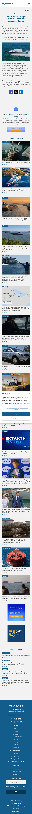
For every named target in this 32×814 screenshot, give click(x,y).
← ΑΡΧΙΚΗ (26, 10)
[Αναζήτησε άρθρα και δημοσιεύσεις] (24, 3)
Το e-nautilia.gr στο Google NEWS (16, 116)
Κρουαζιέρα (15, 739)
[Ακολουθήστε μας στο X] (18, 722)
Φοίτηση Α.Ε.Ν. (16, 759)
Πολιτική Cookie (16, 803)
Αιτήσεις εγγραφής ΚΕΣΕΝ (16, 761)
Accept (16, 414)
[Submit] (16, 792)
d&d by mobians (16, 811)
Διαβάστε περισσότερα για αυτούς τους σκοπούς (17, 408)
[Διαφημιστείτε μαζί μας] (16, 129)
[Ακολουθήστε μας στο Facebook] (14, 722)
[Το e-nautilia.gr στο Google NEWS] (16, 109)
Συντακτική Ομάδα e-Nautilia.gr (16, 40)
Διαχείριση (21, 806)
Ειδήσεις (16, 13)
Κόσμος (16, 731)
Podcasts (16, 747)
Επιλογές (16, 419)
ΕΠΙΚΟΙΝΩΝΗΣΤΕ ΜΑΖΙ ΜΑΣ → (16, 715)
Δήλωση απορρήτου (12, 806)
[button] (29, 394)
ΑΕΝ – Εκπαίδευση (16, 737)
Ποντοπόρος (15, 742)
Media (16, 744)
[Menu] (29, 3)
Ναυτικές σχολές (16, 756)
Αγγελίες (16, 769)
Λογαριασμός (16, 774)
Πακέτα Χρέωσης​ (16, 771)
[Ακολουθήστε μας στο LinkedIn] (21, 722)
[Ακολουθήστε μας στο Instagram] (11, 722)
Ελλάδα (16, 729)
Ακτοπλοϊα (16, 734)
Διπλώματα (16, 754)
